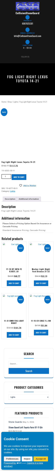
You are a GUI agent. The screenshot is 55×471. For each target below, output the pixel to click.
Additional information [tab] (29, 199)
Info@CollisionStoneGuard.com (27, 36)
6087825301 (27, 23)
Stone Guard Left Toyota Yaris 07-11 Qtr (26, 427)
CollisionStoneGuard (27, 13)
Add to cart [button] (14, 283)
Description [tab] (10, 199)
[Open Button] (4, 57)
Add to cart (19, 177)
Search (28, 371)
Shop (10, 102)
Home (4, 102)
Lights (15, 102)
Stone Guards (15, 422)
